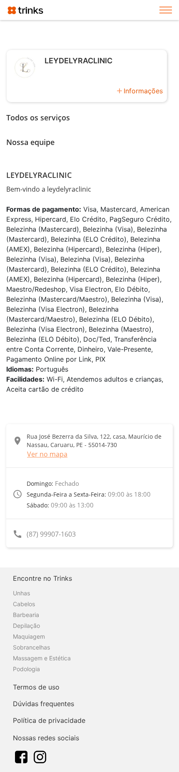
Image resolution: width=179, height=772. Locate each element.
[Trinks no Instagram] (40, 756)
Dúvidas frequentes (43, 704)
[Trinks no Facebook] (21, 756)
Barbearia (26, 614)
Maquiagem (29, 636)
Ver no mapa (47, 454)
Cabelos (24, 603)
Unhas (21, 593)
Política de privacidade (49, 720)
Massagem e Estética (42, 658)
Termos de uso (36, 687)
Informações (143, 91)
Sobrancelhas (31, 647)
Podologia (26, 668)
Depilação (26, 625)
